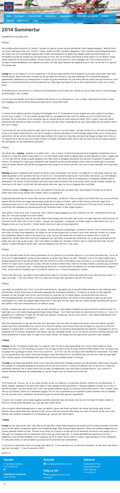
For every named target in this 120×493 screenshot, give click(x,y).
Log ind (112, 7)
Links (35, 21)
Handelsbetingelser (14, 464)
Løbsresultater (66, 16)
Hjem (8, 16)
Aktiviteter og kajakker (87, 16)
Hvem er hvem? (35, 16)
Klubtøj (104, 16)
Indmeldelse (50, 16)
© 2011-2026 (8, 490)
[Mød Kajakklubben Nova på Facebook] (59, 476)
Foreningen (19, 16)
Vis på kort (90, 472)
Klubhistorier (23, 21)
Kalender (10, 21)
